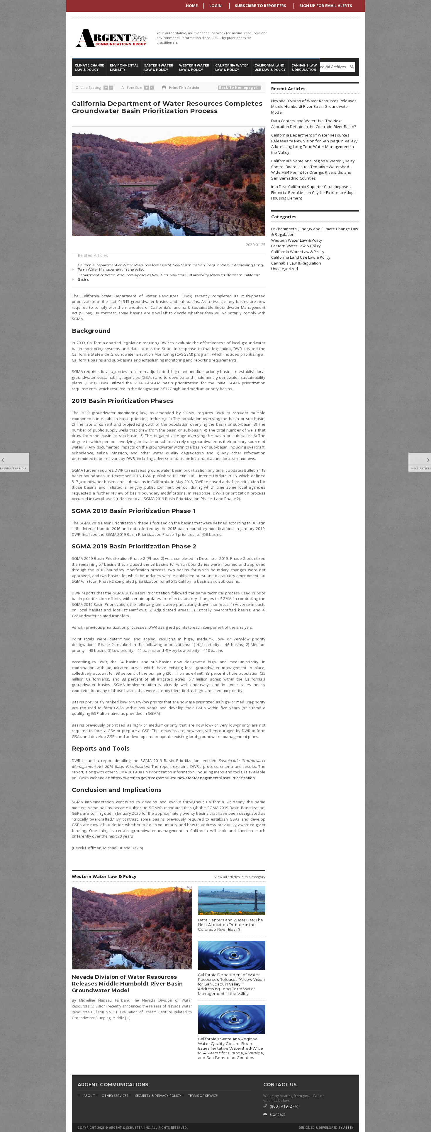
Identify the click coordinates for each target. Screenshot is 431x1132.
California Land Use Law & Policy (300, 257)
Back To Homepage (238, 88)
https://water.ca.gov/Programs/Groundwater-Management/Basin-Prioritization (183, 777)
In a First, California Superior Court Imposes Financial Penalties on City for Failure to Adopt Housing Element (313, 192)
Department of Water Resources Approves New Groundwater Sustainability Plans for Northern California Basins (169, 277)
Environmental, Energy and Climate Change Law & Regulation (314, 231)
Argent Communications (110, 38)
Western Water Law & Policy (296, 240)
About (89, 1095)
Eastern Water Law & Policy (296, 245)
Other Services (115, 1095)
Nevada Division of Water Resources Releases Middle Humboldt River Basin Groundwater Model (127, 984)
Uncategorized (284, 268)
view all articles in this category (240, 876)
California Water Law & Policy (298, 251)
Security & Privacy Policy (158, 1095)
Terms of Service (203, 1095)
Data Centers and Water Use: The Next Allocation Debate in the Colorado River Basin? (230, 925)
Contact (274, 1114)
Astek (348, 1127)
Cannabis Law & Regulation (296, 263)
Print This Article (180, 87)
